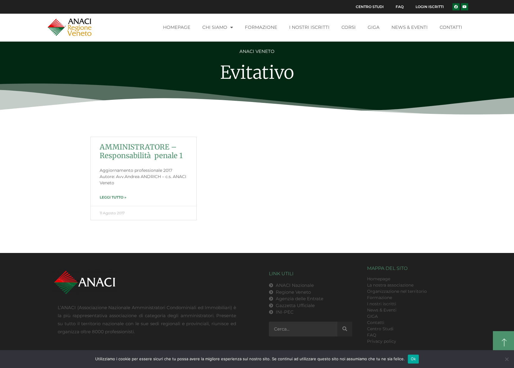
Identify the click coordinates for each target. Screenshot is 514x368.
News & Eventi (409, 27)
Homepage (176, 27)
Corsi (348, 27)
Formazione (261, 27)
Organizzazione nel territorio (397, 291)
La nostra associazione (390, 285)
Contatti (451, 27)
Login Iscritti (430, 6)
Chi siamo (214, 27)
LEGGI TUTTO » (113, 197)
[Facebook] (456, 6)
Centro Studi (370, 6)
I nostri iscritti (309, 27)
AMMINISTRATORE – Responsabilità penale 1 (141, 151)
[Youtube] (464, 6)
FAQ (400, 6)
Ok (413, 358)
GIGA (374, 27)
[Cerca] (344, 329)
